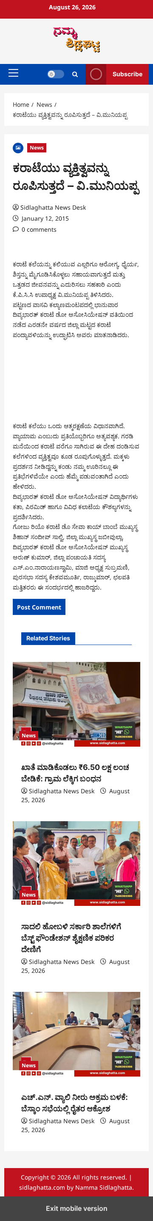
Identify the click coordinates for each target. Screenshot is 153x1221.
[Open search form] (75, 74)
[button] (13, 73)
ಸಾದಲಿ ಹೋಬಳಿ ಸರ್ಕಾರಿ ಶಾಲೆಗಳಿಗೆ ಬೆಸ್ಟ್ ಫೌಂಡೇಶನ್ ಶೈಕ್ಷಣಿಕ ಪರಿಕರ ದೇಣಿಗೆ (71, 938)
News (37, 147)
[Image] (18, 147)
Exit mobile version (77, 1208)
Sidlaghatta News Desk (53, 207)
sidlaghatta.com (42, 1187)
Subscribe (127, 74)
